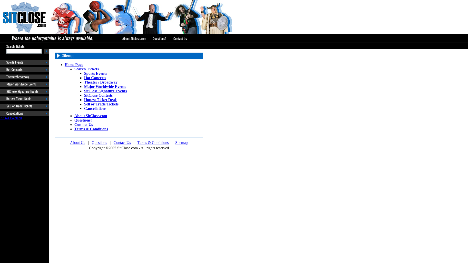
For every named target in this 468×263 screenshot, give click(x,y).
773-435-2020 (11, 118)
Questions (99, 143)
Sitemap (181, 143)
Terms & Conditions (153, 143)
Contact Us (122, 143)
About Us (77, 143)
